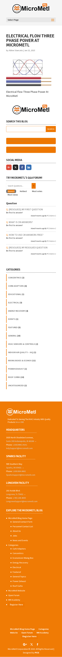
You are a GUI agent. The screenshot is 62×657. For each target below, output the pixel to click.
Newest (11, 191)
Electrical (13, 302)
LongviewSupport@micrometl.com (21, 501)
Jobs (15, 535)
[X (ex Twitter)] (15, 167)
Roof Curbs (14, 377)
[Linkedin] (28, 167)
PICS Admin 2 (51, 216)
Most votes (37, 191)
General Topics (19, 576)
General (12, 335)
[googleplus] (9, 167)
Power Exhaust (16, 368)
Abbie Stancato (16, 50)
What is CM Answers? (21, 222)
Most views (13, 194)
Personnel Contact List (23, 526)
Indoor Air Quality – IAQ (20, 352)
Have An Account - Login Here (23, 149)
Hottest (23, 191)
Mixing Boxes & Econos (20, 360)
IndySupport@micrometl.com (19, 448)
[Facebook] (22, 167)
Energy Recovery (16, 311)
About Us (17, 531)
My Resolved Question (28, 247)
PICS (37, 652)
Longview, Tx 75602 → (16, 494)
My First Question (26, 209)
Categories (13, 545)
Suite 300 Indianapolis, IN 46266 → (21, 441)
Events (11, 319)
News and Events (20, 540)
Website (14, 632)
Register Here (16, 604)
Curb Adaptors (16, 286)
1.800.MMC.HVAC (20, 444)
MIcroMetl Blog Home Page (20, 518)
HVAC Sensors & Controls (21, 344)
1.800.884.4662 (19, 471)
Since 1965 (19, 422)
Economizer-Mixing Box (23, 558)
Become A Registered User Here (24, 140)
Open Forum (13, 595)
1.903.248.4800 (19, 497)
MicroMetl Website (16, 590)
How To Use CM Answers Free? (26, 234)
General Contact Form (22, 521)
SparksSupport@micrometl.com (20, 474)
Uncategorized (16, 385)
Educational (14, 294)
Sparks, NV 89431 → (15, 467)
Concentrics (14, 277)
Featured (13, 327)
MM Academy (14, 599)
